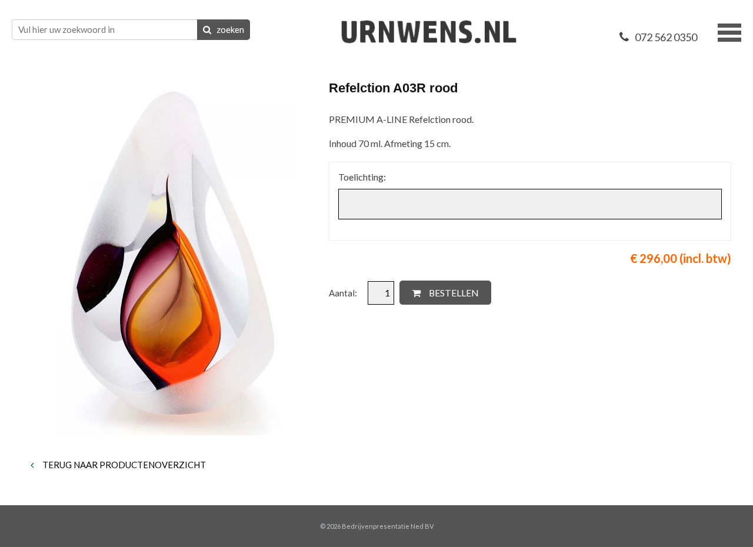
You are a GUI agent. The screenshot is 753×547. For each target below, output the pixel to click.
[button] (729, 31)
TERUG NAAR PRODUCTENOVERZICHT (123, 464)
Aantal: (344, 293)
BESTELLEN (453, 292)
